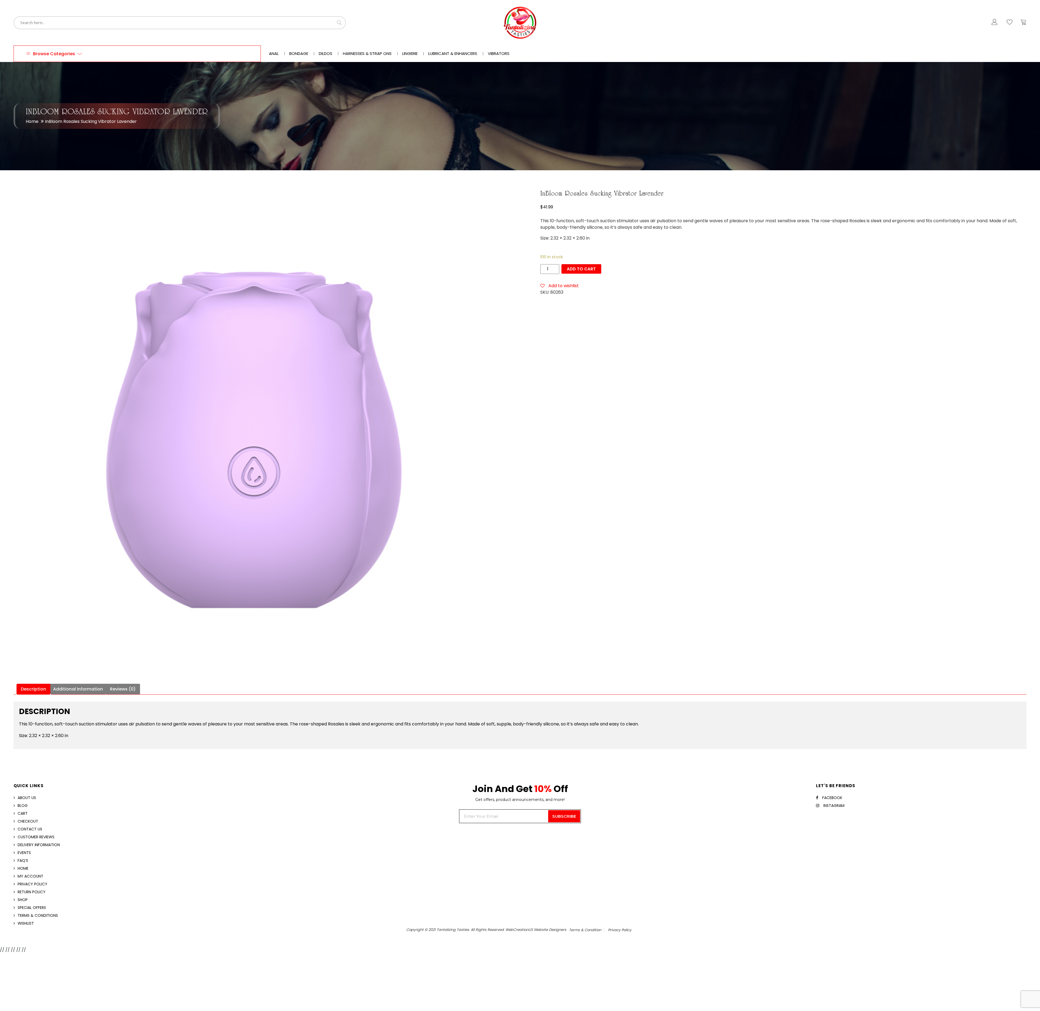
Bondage (298, 53)
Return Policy (32, 892)
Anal (274, 53)
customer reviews (36, 837)
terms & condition (585, 930)
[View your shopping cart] (1023, 23)
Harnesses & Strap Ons (367, 53)
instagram (833, 805)
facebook (832, 797)
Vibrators (498, 53)
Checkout (28, 821)
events (24, 852)
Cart (23, 813)
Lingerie (410, 53)
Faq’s (23, 860)
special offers (32, 907)
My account (30, 876)
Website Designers (550, 929)
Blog (23, 805)
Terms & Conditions (38, 915)
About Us (27, 797)
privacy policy (619, 930)
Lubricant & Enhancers (452, 53)
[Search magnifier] (339, 23)
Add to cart (581, 269)
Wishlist (26, 923)
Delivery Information (39, 845)
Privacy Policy (32, 884)
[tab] (33, 689)
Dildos (325, 53)
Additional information (78, 689)
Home (32, 121)
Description (33, 689)
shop (23, 899)
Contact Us (30, 829)
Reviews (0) (123, 689)
